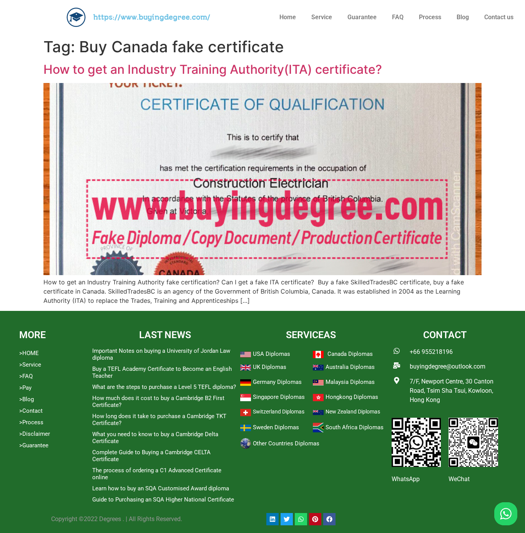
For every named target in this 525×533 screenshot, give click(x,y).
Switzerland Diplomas (278, 411)
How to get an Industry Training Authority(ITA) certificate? (212, 69)
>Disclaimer (34, 433)
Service (321, 17)
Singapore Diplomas (279, 397)
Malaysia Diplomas (350, 382)
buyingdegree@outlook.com (447, 366)
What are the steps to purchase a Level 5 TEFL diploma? (164, 387)
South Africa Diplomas (355, 427)
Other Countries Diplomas (286, 443)
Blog (463, 17)
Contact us (498, 17)
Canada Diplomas (350, 353)
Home (287, 17)
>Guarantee (33, 445)
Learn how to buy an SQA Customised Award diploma (160, 488)
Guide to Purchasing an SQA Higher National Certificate (163, 499)
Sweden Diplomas (276, 427)
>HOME (29, 353)
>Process (31, 422)
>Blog (26, 399)
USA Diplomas (271, 353)
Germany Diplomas (277, 382)
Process (430, 17)
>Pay (25, 387)
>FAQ (26, 376)
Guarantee (362, 17)
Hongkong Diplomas (352, 397)
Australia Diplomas (350, 367)
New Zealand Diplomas (353, 411)
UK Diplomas (269, 367)
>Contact (31, 410)
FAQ (398, 17)
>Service (30, 364)
